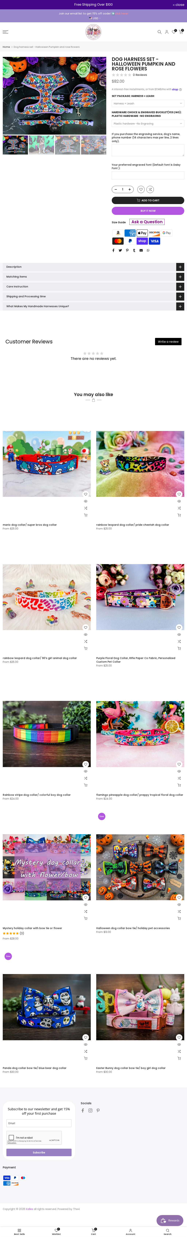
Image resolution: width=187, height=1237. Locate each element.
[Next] (100, 95)
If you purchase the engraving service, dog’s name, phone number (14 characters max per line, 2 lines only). (146, 137)
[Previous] (9, 95)
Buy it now (148, 211)
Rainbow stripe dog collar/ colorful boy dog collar (37, 795)
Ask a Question (147, 222)
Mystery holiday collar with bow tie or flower (32, 928)
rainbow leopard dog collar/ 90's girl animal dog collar (40, 658)
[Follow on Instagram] (90, 1110)
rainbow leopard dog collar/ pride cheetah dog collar (132, 525)
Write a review (168, 342)
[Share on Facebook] (113, 250)
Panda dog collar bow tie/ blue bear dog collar (34, 1068)
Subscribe (39, 1152)
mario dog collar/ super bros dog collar (30, 525)
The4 (76, 1209)
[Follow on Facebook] (83, 1110)
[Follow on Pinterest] (98, 1110)
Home (6, 47)
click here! (121, 13)
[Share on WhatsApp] (148, 250)
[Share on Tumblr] (134, 250)
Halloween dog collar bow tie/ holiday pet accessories (133, 928)
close (9, 4)
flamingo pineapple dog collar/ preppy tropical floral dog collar (139, 795)
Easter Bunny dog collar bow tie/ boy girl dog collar (131, 1068)
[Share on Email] (141, 250)
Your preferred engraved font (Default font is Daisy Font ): (146, 166)
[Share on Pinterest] (127, 250)
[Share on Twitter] (120, 250)
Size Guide (119, 222)
